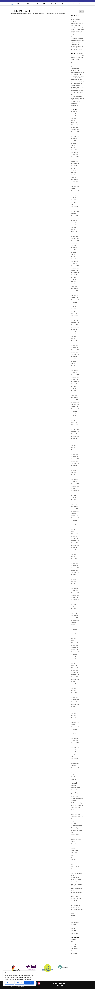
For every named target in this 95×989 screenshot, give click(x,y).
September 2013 (75, 463)
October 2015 (74, 406)
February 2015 (74, 424)
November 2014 (75, 431)
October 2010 (74, 543)
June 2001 (73, 774)
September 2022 (75, 218)
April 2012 (73, 502)
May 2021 (73, 254)
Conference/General (76, 809)
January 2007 (74, 645)
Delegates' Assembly (76, 821)
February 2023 (74, 206)
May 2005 (73, 688)
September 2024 (75, 163)
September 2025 (75, 136)
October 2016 (74, 379)
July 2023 (73, 195)
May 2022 (73, 227)
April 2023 (73, 202)
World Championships (76, 888)
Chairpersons (74, 796)
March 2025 (74, 150)
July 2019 (73, 304)
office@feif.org (75, 933)
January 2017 (74, 372)
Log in (72, 917)
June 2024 (73, 170)
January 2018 (74, 345)
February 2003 (74, 738)
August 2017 (74, 356)
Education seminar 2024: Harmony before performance (77, 103)
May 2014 (73, 445)
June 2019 (73, 306)
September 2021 (75, 245)
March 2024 (74, 177)
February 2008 (74, 615)
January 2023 (74, 209)
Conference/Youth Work (77, 816)
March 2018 (74, 340)
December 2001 (75, 763)
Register (73, 915)
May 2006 (73, 661)
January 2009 (74, 590)
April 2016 (73, 393)
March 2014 (74, 449)
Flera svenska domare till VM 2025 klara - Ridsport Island (77, 57)
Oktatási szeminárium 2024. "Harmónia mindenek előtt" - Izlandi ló (77, 98)
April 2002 (73, 754)
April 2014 (73, 447)
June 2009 (73, 579)
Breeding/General (75, 787)
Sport (63, 3)
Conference (74, 800)
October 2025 (74, 134)
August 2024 (74, 165)
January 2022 (74, 236)
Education (45, 3)
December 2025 (75, 129)
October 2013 (74, 461)
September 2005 (75, 679)
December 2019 (75, 293)
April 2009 (73, 583)
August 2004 (74, 706)
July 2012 (73, 495)
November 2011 (75, 513)
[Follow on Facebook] (36, 983)
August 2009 (74, 574)
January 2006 (74, 670)
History (73, 848)
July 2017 (73, 359)
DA (72, 818)
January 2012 (74, 508)
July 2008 (73, 604)
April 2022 (73, 229)
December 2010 (75, 538)
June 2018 (73, 334)
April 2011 (73, 529)
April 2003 (73, 736)
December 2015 (75, 402)
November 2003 (75, 722)
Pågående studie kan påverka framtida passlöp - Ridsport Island (77, 72)
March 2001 (74, 779)
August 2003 (74, 729)
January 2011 (74, 536)
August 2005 (74, 681)
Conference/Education (76, 807)
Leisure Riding (54, 3)
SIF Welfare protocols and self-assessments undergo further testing (77, 25)
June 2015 (73, 415)
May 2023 (73, 200)
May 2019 (73, 309)
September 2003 (75, 727)
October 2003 (74, 724)
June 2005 (73, 686)
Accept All (29, 982)
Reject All (19, 982)
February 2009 (74, 588)
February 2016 (74, 397)
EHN (72, 832)
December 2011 (75, 511)
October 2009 (74, 570)
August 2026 (74, 111)
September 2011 (75, 518)
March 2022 (74, 231)
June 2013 (73, 470)
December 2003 (75, 720)
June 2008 (73, 606)
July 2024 (73, 168)
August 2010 (74, 547)
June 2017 (73, 361)
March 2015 (74, 422)
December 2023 (75, 184)
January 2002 (74, 761)
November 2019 (75, 295)
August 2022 (74, 220)
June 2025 (73, 143)
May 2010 (73, 554)
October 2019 (74, 297)
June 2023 (73, 197)
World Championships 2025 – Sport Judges (76, 61)
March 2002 (74, 756)
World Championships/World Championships (76, 892)
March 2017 (74, 368)
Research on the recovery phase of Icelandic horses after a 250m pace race (77, 78)
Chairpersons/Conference (77, 798)
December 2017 (75, 347)
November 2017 (75, 349)
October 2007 (74, 624)
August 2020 (74, 274)
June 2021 (73, 252)
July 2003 (73, 731)
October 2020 (74, 270)
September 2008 (75, 599)
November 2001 (75, 765)
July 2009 (73, 577)
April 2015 (73, 420)
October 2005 (74, 677)
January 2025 (74, 154)
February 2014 (74, 452)
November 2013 (75, 459)
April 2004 (73, 715)
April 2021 (73, 256)
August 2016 (74, 383)
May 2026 (73, 118)
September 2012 (75, 490)
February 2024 (74, 179)
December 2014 (75, 429)
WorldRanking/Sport (76, 898)
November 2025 (75, 131)
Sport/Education (75, 871)
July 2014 (73, 440)
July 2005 (73, 683)
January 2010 (74, 563)
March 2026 (74, 122)
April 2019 (73, 311)
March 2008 (74, 613)
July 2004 (73, 708)
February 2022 (74, 234)
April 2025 (73, 147)
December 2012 (75, 483)
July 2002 (73, 749)
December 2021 (75, 238)
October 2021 (74, 243)
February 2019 (74, 315)
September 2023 (75, 190)
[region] (19, 978)
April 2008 (73, 611)
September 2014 (75, 436)
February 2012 (74, 506)
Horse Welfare (74, 850)
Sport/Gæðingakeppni (76, 873)
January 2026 (74, 127)
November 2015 (75, 404)
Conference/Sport (75, 814)
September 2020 (75, 272)
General (73, 837)
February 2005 (74, 695)
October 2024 (74, 161)
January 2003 (74, 740)
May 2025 (73, 145)
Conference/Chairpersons (77, 805)
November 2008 (75, 595)
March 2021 (74, 259)
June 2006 (73, 658)
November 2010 (75, 540)
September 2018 (75, 327)
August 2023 (74, 193)
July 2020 (73, 277)
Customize (9, 982)
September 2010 (75, 545)
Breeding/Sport (75, 789)
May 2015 (73, 418)
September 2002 (75, 747)
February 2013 (74, 479)
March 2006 (74, 665)
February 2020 (74, 288)
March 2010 (74, 558)
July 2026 (73, 113)
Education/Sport (75, 828)
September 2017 (75, 354)
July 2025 (73, 140)
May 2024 (73, 172)
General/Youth (74, 846)
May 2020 (73, 281)
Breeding (37, 3)
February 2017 (74, 370)
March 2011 (74, 531)
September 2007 (75, 627)
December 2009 (75, 565)
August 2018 (74, 329)
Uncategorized (75, 881)
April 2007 (73, 638)
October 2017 (74, 352)
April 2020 (73, 284)
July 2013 (73, 468)
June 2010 (73, 552)
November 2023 (75, 186)
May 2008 (73, 608)
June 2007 (73, 633)
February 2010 (74, 561)
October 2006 (74, 649)
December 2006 (75, 647)
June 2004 (73, 711)
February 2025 (74, 152)
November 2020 (75, 268)
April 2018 (73, 338)
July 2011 (73, 522)
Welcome (19, 3)
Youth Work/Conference (77, 903)
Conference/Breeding (76, 803)
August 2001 (74, 770)
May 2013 (73, 472)
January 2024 (74, 181)
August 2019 (74, 302)
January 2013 (74, 481)
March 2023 (74, 204)
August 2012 (74, 493)
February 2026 (74, 125)
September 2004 (75, 704)
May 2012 (73, 499)
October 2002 (74, 745)
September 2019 (75, 299)
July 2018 (73, 331)
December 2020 (75, 265)
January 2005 (74, 697)
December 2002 (75, 742)
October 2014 (74, 433)
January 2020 (74, 290)
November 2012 (75, 486)
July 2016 (73, 386)
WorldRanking (74, 896)
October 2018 (74, 324)
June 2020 (73, 279)
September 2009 (75, 572)
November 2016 (75, 377)
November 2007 (75, 622)
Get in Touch (72, 1)
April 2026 (73, 120)
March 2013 (74, 477)
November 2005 (75, 674)
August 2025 (74, 138)
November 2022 (75, 213)
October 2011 (74, 515)
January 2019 (74, 318)
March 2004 (74, 717)
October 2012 (74, 488)
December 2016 (75, 374)
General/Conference (76, 839)
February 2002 (74, 758)
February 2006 (74, 667)
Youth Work (72, 3)
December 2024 (75, 156)
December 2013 (75, 456)
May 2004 (73, 713)
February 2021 (74, 261)
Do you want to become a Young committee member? (77, 19)
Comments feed (75, 922)
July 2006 (73, 656)
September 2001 (75, 767)
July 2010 (73, 549)
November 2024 (75, 159)
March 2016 (74, 395)
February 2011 (74, 533)
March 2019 (74, 313)
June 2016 (73, 388)
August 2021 (74, 247)
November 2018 (75, 322)
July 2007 (73, 631)
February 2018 (74, 343)
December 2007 (75, 620)
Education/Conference (76, 825)
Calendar (66, 1)
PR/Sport (73, 862)
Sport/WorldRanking (76, 879)
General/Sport (74, 843)
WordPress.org (75, 924)
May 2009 (73, 581)
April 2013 (73, 474)
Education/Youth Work (76, 830)
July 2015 (73, 413)
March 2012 (74, 504)
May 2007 (73, 636)
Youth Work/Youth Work (77, 909)
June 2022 (73, 225)
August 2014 (74, 438)
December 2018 (75, 320)
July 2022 (73, 222)
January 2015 (74, 427)
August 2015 (74, 411)
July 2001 (73, 772)
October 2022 (74, 215)
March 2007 (74, 640)
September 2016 (75, 381)
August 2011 (74, 520)
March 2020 (74, 286)
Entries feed (74, 920)
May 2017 (73, 363)
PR (72, 857)
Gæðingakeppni (75, 834)
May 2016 (73, 390)
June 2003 (73, 733)
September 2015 (75, 408)
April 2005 (73, 690)
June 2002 (73, 751)
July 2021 (73, 249)
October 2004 (74, 702)
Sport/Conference (75, 868)
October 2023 (74, 188)
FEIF (28, 3)
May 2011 (73, 527)
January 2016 (74, 399)
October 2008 (74, 597)
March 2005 (74, 692)
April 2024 (73, 175)
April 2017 (73, 365)
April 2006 (73, 663)
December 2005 (75, 672)
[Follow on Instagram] (39, 983)
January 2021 (74, 263)
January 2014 (74, 454)
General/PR (74, 841)
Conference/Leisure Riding (77, 812)
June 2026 (73, 115)
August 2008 (74, 602)
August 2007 (74, 629)
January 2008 (74, 617)
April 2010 (73, 556)
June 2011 (73, 524)
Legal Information (80, 1)
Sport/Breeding (75, 866)
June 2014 (73, 443)
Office (72, 855)
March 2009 (74, 586)
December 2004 (75, 699)
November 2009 (75, 568)
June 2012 (73, 497)
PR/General (74, 859)
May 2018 (73, 336)
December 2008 (75, 593)
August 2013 (74, 465)
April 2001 (73, 776)
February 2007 (74, 642)
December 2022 (75, 211)
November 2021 (75, 240)
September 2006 (75, 652)
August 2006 (74, 654)
